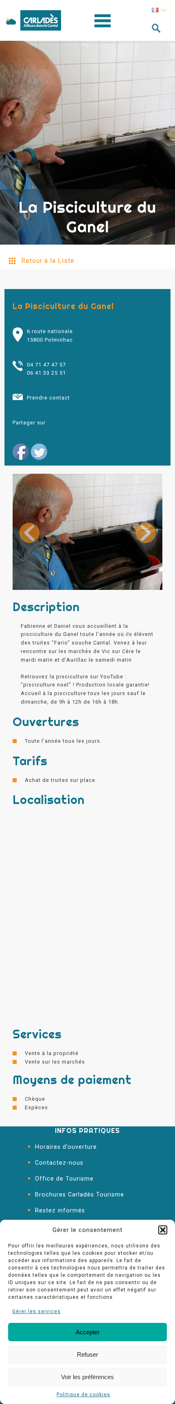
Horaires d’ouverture (66, 1147)
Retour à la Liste (47, 261)
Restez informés (60, 1210)
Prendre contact (48, 398)
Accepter (88, 1332)
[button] (163, 1230)
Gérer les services (36, 1311)
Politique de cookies (83, 1394)
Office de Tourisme (64, 1178)
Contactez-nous (59, 1162)
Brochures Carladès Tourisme (79, 1194)
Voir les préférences (87, 1376)
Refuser (87, 1354)
